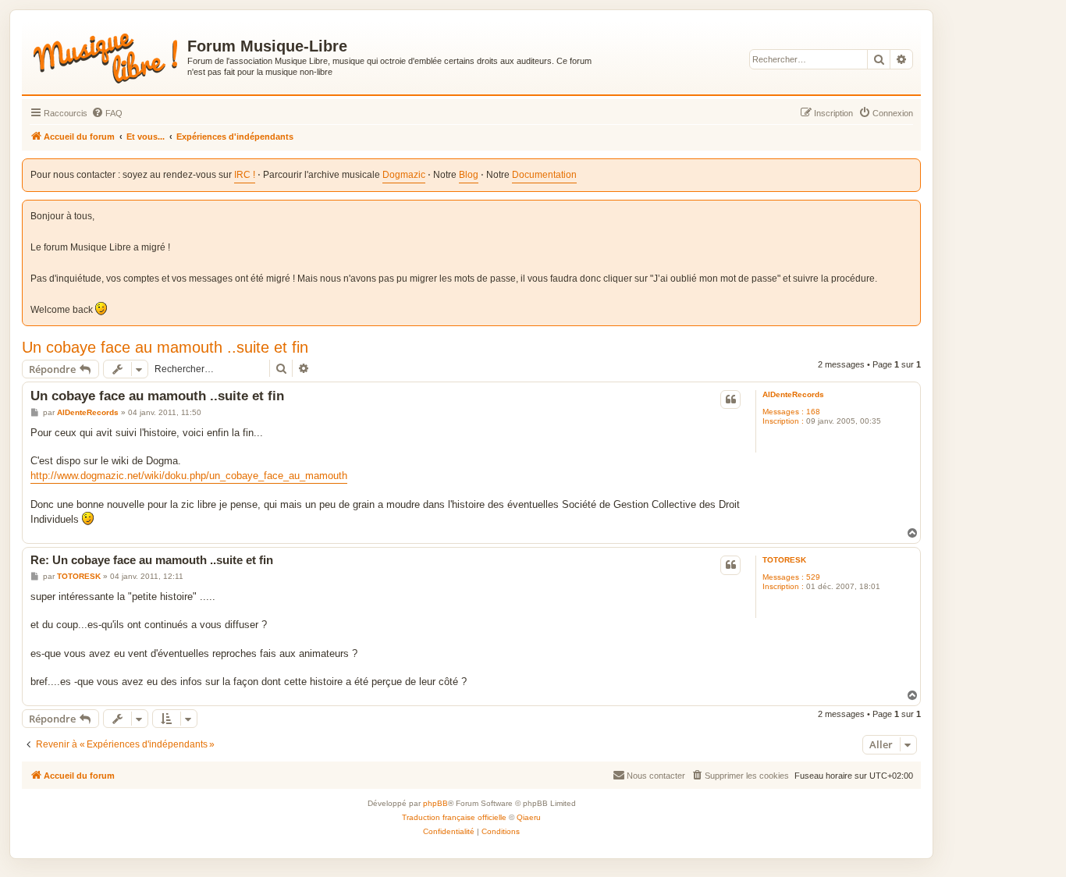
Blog (468, 174)
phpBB (435, 803)
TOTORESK (784, 560)
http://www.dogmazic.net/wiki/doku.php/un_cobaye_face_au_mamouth (188, 475)
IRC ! (244, 174)
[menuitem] (107, 113)
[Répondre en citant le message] (730, 399)
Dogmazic (403, 174)
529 (813, 577)
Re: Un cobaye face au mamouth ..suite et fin (151, 559)
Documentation (544, 174)
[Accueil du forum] (106, 55)
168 (813, 411)
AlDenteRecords (793, 394)
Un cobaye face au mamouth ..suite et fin (165, 347)
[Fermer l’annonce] (910, 209)
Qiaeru (529, 817)
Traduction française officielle (454, 817)
